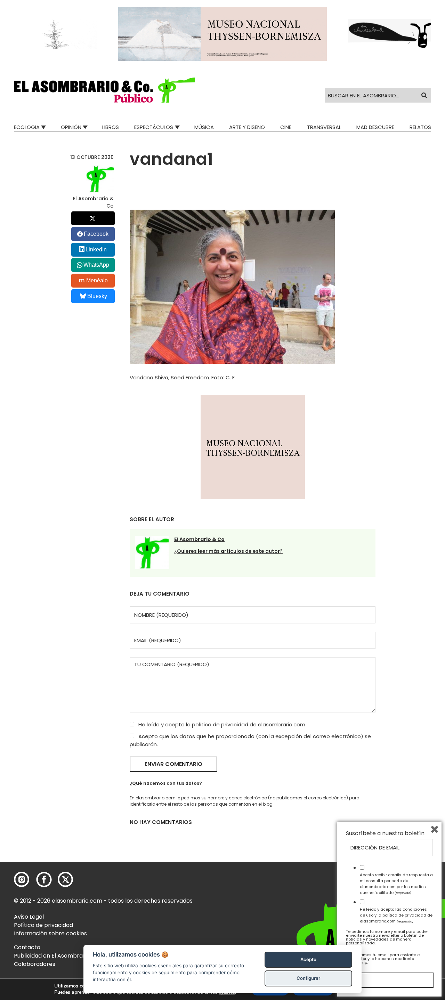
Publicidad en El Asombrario (52, 956)
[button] (104, 90)
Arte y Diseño (247, 127)
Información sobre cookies (50, 933)
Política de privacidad (43, 925)
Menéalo (97, 280)
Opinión (71, 127)
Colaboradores (34, 964)
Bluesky (97, 296)
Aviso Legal (29, 917)
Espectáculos (153, 127)
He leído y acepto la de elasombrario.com (221, 724)
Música (204, 127)
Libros (110, 127)
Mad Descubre (375, 127)
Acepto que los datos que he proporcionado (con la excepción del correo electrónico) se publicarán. (250, 740)
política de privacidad (221, 724)
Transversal (324, 127)
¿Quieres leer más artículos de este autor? (228, 551)
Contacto (27, 947)
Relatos (420, 127)
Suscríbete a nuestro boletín (385, 833)
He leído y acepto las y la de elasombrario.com (396, 915)
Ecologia (27, 127)
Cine (285, 127)
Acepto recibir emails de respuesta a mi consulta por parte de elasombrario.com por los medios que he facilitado (396, 883)
